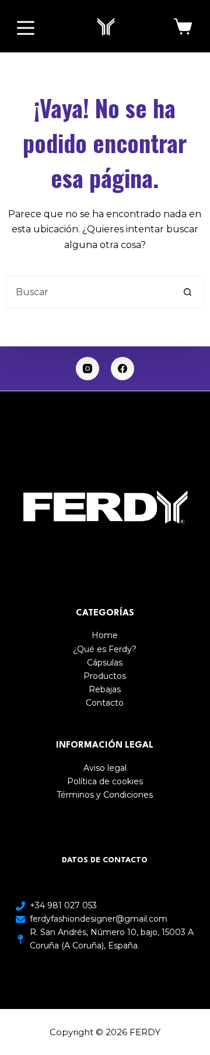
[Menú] (25, 28)
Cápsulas (105, 662)
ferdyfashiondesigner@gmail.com (98, 919)
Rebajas (105, 689)
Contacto (105, 703)
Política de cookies (105, 781)
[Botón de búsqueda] (187, 292)
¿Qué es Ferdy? (104, 649)
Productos (104, 676)
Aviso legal (105, 768)
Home (105, 635)
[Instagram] (87, 368)
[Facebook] (122, 368)
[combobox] (89, 292)
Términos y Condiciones (105, 795)
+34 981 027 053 (63, 905)
